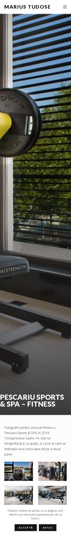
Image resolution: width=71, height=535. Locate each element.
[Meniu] (65, 7)
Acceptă (26, 527)
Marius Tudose (27, 7)
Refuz (47, 527)
